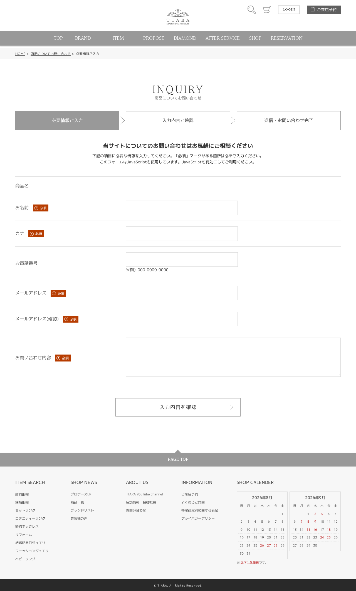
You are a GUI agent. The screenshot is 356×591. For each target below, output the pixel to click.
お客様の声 (79, 518)
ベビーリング (25, 559)
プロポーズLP (81, 494)
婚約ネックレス (27, 526)
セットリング (25, 510)
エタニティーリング (30, 518)
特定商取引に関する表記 (199, 510)
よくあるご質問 (193, 502)
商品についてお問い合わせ (51, 53)
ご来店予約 (327, 9)
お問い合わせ (136, 510)
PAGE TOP (178, 459)
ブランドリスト (82, 510)
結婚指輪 (22, 502)
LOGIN (289, 10)
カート (267, 10)
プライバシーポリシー (198, 518)
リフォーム (23, 534)
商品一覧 (77, 502)
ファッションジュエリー (33, 550)
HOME (20, 53)
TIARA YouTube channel (144, 494)
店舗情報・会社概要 (141, 502)
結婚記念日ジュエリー (32, 542)
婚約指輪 (22, 494)
